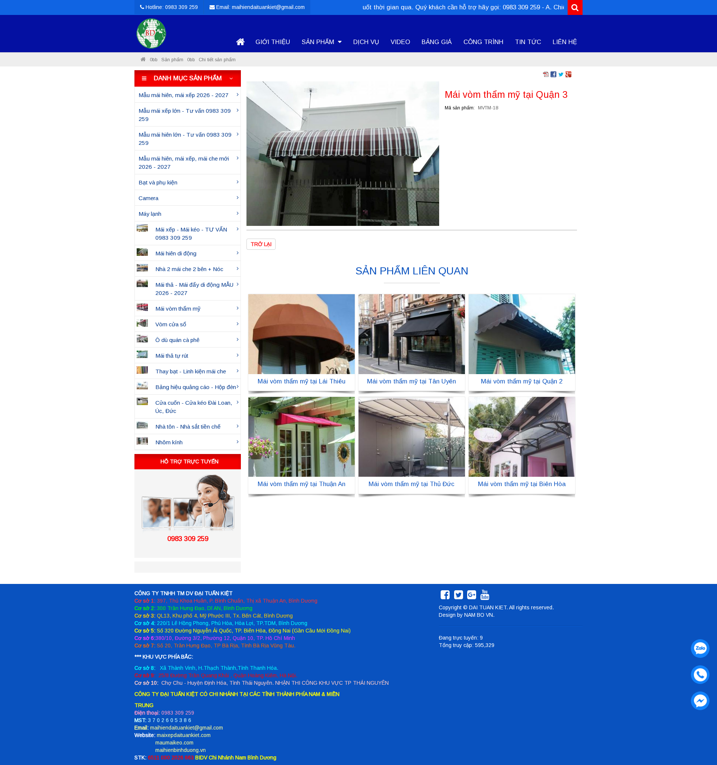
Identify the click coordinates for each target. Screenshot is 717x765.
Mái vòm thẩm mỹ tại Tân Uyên (411, 381)
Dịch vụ (366, 42)
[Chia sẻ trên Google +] (568, 74)
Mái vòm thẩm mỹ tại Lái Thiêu (301, 381)
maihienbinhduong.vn (180, 750)
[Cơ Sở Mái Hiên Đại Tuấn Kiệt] (143, 59)
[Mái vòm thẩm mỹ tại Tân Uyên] (411, 334)
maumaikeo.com (174, 743)
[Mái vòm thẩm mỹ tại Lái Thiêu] (301, 334)
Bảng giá (437, 42)
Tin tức (528, 42)
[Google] (471, 597)
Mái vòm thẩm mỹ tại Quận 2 (521, 381)
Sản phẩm (319, 42)
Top (699, 738)
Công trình (483, 42)
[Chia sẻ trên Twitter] (561, 74)
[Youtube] (484, 597)
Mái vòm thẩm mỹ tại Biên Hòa (522, 484)
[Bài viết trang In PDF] (546, 74)
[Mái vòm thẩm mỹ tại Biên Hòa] (522, 436)
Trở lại (261, 244)
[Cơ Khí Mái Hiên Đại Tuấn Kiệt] (151, 33)
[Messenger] (698, 699)
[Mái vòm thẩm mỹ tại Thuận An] (301, 436)
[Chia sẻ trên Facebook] (553, 74)
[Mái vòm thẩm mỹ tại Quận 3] (342, 153)
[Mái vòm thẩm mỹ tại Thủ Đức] (411, 436)
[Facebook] (445, 597)
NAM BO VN (478, 615)
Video (400, 42)
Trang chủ (240, 42)
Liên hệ (565, 42)
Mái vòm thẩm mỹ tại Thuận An (301, 484)
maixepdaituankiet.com (184, 735)
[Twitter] (458, 597)
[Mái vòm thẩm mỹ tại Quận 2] (522, 334)
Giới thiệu (272, 42)
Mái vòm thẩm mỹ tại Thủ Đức (411, 484)
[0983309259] (698, 647)
